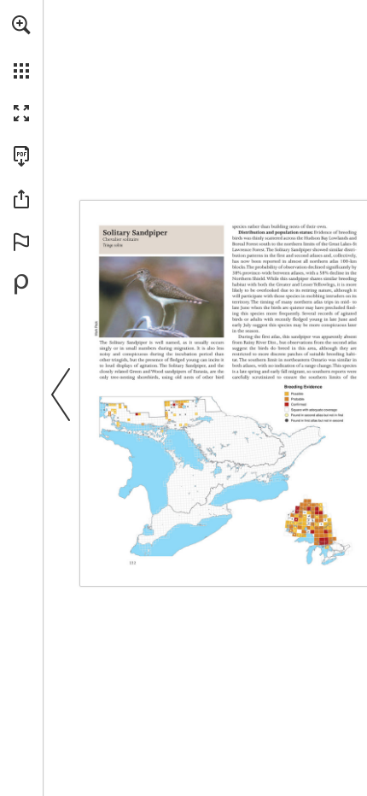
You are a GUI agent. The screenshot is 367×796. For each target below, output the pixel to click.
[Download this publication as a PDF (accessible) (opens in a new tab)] (21, 156)
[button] (21, 24)
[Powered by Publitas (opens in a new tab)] (21, 284)
